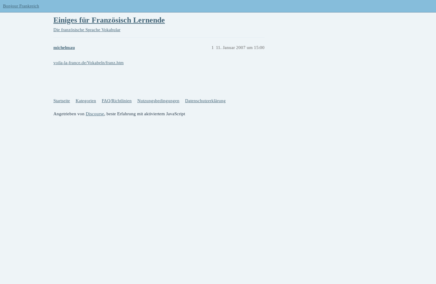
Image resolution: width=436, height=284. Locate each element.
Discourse (95, 113)
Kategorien (86, 100)
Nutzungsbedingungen (158, 100)
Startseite (61, 100)
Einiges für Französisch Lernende (109, 20)
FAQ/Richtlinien (117, 100)
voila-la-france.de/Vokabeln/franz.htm (88, 62)
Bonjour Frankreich (21, 6)
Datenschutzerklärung (205, 100)
